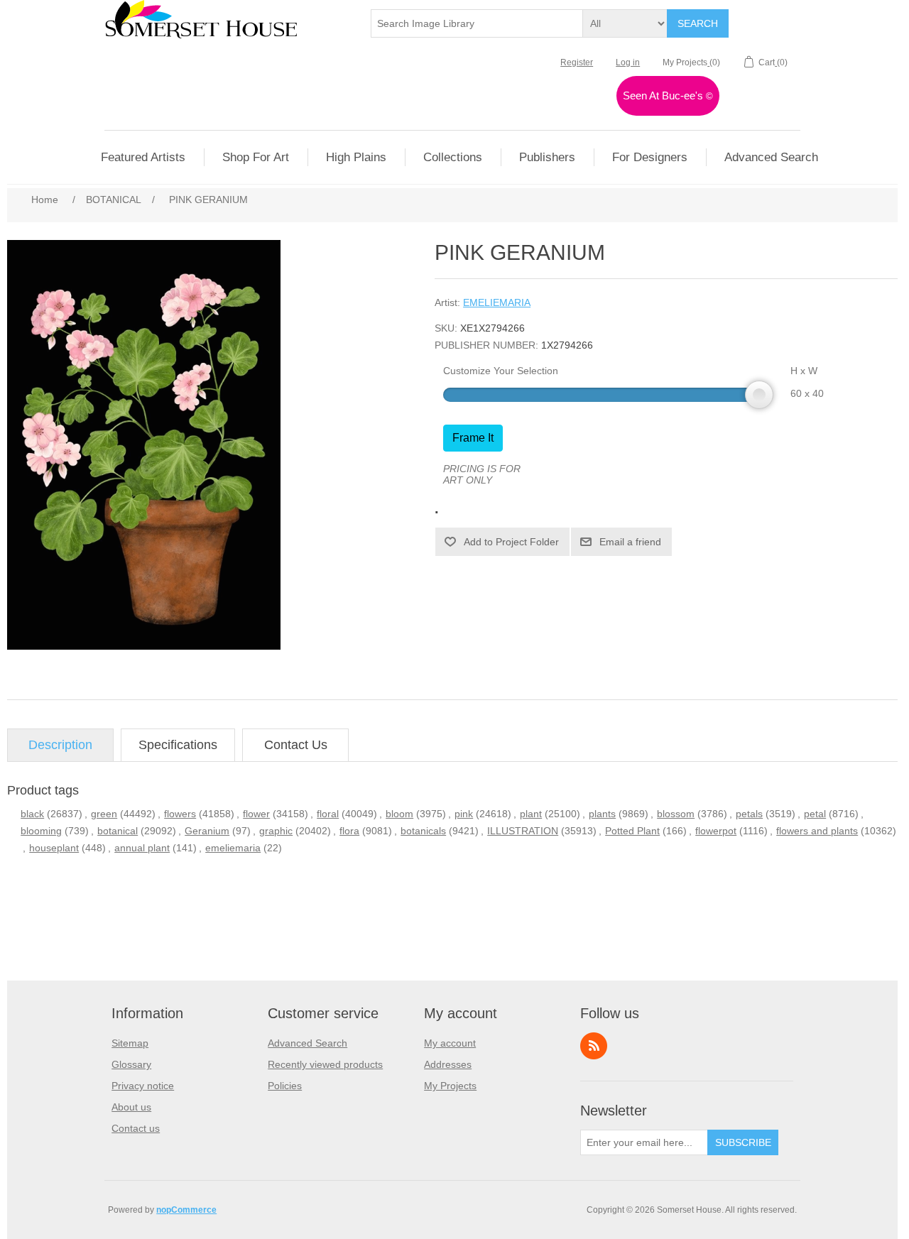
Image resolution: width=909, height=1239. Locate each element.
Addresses (448, 1064)
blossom (676, 813)
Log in (628, 62)
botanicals (423, 830)
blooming (41, 830)
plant (531, 813)
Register (576, 62)
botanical (117, 830)
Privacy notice (142, 1085)
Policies (285, 1085)
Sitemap (129, 1043)
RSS (593, 1045)
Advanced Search (307, 1043)
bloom (399, 813)
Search (697, 23)
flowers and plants (817, 830)
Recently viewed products (325, 1064)
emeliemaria (233, 847)
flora (349, 830)
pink (463, 813)
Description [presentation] (60, 745)
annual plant (142, 847)
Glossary (131, 1064)
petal (815, 813)
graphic (276, 830)
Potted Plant (632, 830)
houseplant (54, 847)
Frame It (473, 438)
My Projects (450, 1085)
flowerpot (715, 830)
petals (749, 813)
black (32, 813)
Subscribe (743, 1142)
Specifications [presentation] (177, 745)
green (104, 813)
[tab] (60, 745)
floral (328, 813)
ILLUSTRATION (522, 830)
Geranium (207, 830)
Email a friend (630, 541)
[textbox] (477, 23)
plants (602, 813)
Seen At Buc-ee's (668, 95)
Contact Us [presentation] (295, 745)
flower (256, 813)
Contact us (135, 1128)
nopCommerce (186, 1210)
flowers (180, 813)
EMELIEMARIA (496, 302)
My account (450, 1043)
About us (131, 1107)
